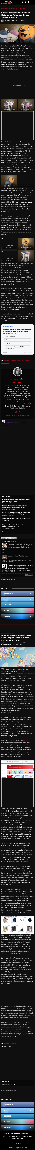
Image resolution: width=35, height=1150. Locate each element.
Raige (10, 565)
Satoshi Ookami (13, 556)
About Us (7, 1136)
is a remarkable (19, 60)
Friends (8, 343)
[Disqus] (17, 441)
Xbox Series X (5, 10)
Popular (13, 538)
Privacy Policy (17, 1138)
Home (7, 1134)
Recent (8, 538)
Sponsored (10, 632)
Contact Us (16, 1136)
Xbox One (22, 8)
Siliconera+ (25, 1134)
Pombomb (25, 142)
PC (18, 8)
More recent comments (8, 579)
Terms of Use (27, 1136)
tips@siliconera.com (21, 1148)
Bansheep (14, 142)
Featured (4, 8)
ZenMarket (27, 740)
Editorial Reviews (11, 336)
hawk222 (11, 544)
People (4, 538)
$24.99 (25, 156)
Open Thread (15, 1134)
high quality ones (25, 57)
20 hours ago (11, 561)
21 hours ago (17, 571)
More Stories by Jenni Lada (17, 415)
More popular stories (8, 532)
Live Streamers (10, 340)
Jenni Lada (10, 20)
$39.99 (22, 153)
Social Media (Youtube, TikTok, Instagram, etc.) (15, 347)
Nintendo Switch (12, 8)
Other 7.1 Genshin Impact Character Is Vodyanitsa (14, 551)
